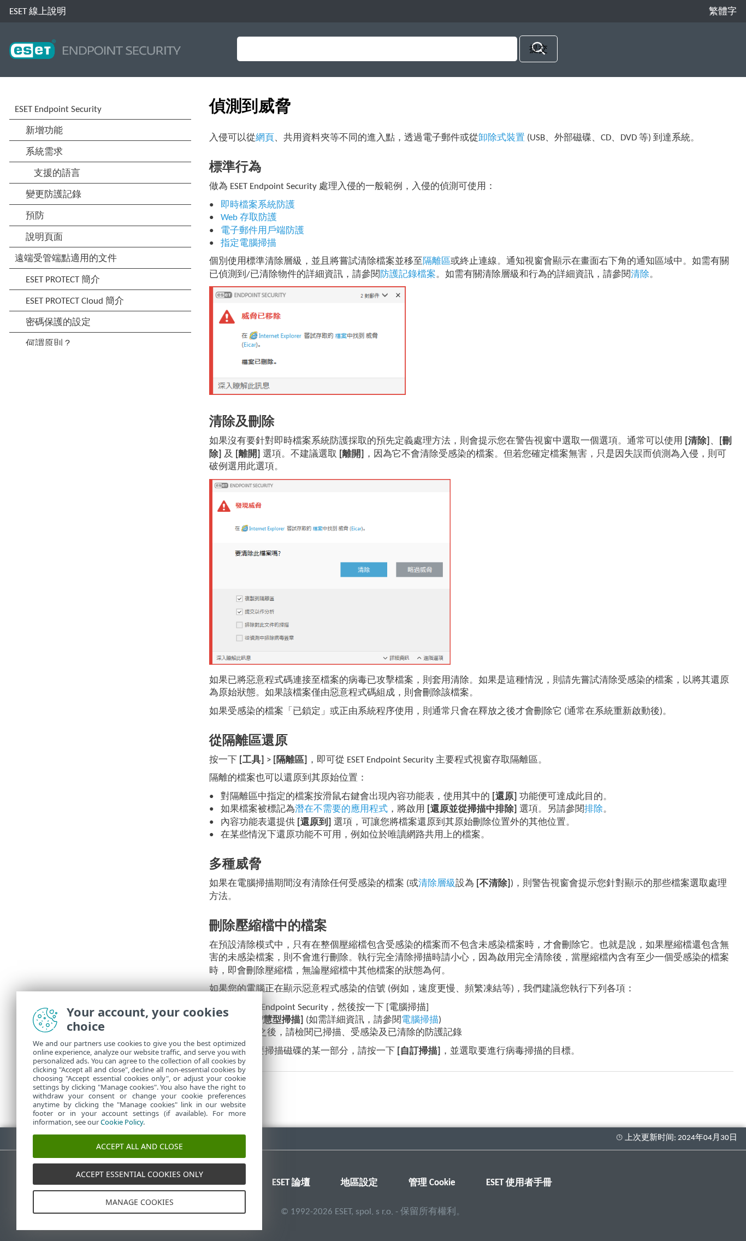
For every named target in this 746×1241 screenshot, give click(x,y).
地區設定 (359, 1182)
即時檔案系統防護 (258, 205)
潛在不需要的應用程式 (341, 809)
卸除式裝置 (501, 138)
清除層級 (436, 883)
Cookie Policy (121, 1122)
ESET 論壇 (291, 1182)
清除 (640, 274)
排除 (593, 809)
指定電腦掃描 (248, 243)
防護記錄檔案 (408, 274)
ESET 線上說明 (37, 11)
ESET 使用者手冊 (519, 1182)
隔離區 (437, 261)
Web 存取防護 (249, 217)
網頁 (265, 138)
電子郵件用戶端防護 (262, 230)
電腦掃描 (420, 1020)
